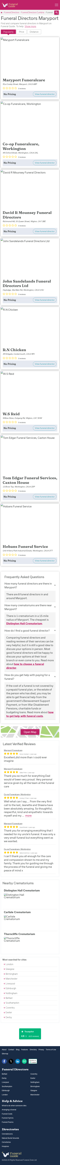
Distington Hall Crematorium (24, 623)
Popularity (8, 32)
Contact (11, 1049)
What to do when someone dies (14, 1105)
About (4, 1049)
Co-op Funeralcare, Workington (17, 794)
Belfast (8, 998)
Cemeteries (6, 1142)
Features (24, 1049)
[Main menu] (56, 5)
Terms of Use (51, 1049)
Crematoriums (7, 1134)
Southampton (12, 1002)
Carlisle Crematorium (17, 912)
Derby (8, 1017)
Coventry (10, 1007)
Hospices (5, 1146)
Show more (30, 26)
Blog (17, 1049)
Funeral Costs (7, 1114)
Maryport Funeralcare (13, 750)
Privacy (41, 1049)
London (9, 964)
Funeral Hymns (7, 1118)
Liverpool (10, 983)
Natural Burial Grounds (10, 1138)
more (28, 815)
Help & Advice (12, 1101)
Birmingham (11, 974)
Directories (10, 1129)
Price (21, 32)
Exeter (8, 1012)
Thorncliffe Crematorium (19, 934)
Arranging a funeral (9, 1110)
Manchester (11, 978)
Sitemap (5, 1054)
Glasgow (9, 969)
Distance (34, 32)
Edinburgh (10, 988)
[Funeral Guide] (2, 12)
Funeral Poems (7, 1122)
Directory (33, 1049)
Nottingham (11, 993)
